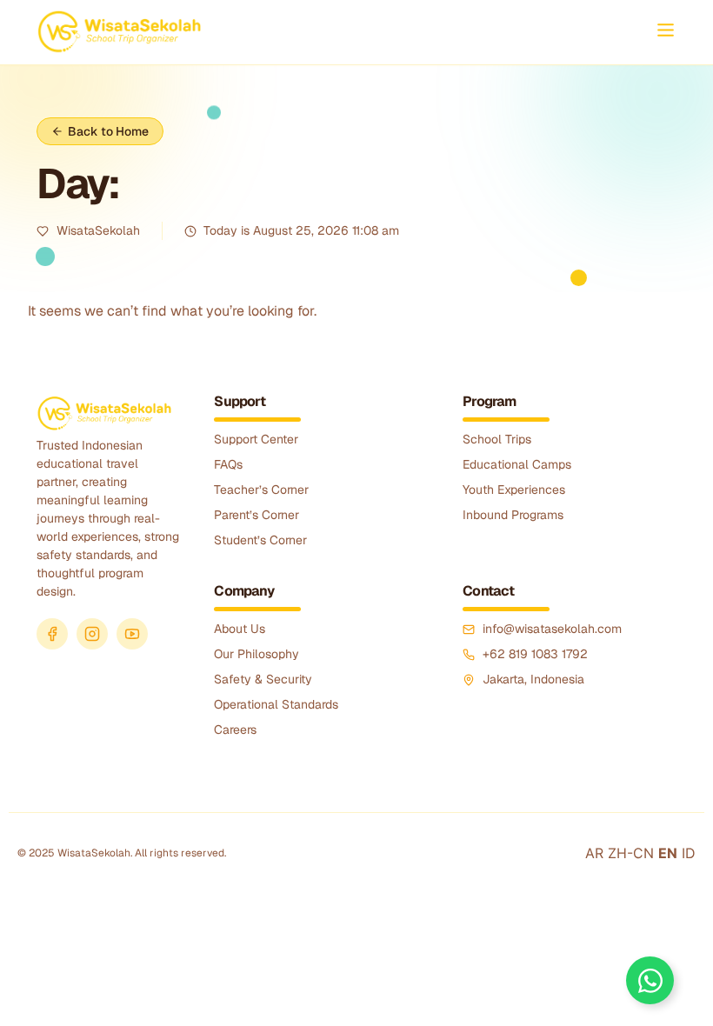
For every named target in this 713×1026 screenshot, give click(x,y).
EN (667, 853)
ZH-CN (631, 853)
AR (594, 853)
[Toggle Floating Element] (650, 980)
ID (689, 853)
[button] (665, 31)
